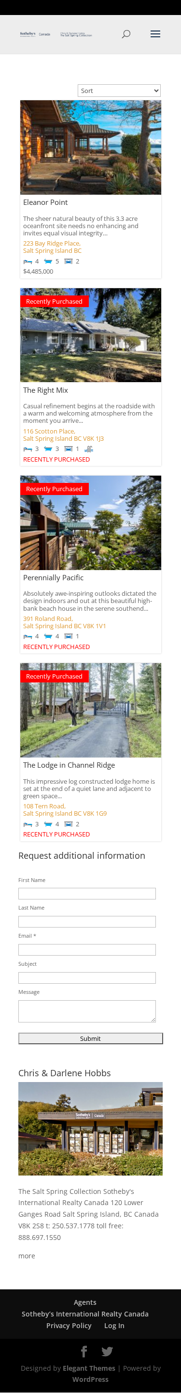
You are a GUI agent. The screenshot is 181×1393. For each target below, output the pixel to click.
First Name (31, 879)
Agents (85, 1302)
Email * (27, 935)
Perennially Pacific (53, 577)
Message (29, 991)
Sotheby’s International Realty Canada (85, 1313)
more (26, 1255)
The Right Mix (45, 390)
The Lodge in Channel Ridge (69, 765)
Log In (114, 1325)
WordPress (90, 1379)
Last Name (31, 907)
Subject (27, 963)
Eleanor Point (45, 202)
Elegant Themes (89, 1368)
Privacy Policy (69, 1325)
